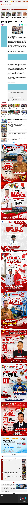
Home (2, 1)
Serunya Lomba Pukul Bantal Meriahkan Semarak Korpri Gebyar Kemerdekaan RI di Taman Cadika (16, 125)
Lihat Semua (14, 142)
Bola (4, 9)
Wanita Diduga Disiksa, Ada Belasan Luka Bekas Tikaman (8, 17)
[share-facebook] (19, 25)
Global (13, 9)
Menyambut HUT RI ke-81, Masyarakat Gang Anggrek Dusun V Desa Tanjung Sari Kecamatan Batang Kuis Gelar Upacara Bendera (12, 469)
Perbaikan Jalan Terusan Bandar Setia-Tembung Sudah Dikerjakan (17, 130)
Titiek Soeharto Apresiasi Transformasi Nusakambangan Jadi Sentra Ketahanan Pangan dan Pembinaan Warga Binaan (13, 491)
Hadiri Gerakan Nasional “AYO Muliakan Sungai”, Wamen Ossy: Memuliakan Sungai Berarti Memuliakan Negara (9, 485)
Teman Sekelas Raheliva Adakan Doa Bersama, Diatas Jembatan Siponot (14, 17)
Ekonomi (9, 9)
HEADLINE (9, 82)
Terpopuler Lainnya (12, 480)
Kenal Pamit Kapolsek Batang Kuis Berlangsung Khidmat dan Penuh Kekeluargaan (11, 464)
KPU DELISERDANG (13, 82)
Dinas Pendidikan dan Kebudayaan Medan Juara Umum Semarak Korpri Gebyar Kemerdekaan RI (17, 120)
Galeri (11, 9)
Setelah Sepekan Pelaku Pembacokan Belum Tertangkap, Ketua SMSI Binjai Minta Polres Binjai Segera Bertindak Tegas (12, 473)
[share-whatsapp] (22, 25)
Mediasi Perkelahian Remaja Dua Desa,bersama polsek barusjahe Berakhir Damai (13, 460)
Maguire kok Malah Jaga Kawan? (15, 1)
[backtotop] (14, 494)
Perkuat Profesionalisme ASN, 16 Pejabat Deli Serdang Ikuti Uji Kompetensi (12, 477)
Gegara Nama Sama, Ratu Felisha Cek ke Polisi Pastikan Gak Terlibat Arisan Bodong (17, 134)
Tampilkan (25, 116)
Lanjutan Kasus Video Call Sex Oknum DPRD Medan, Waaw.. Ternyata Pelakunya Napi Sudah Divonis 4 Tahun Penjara (25, 17)
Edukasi (6, 9)
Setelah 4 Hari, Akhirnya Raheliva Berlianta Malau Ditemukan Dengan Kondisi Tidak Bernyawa (19, 17)
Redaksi (21, 501)
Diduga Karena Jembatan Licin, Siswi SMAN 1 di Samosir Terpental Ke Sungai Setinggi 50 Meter (3, 17)
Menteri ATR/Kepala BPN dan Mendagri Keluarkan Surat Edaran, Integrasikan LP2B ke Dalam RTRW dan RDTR (8, 488)
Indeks (2, 9)
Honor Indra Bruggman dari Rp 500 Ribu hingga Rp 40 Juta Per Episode (17, 139)
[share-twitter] (21, 25)
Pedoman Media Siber (24, 501)
